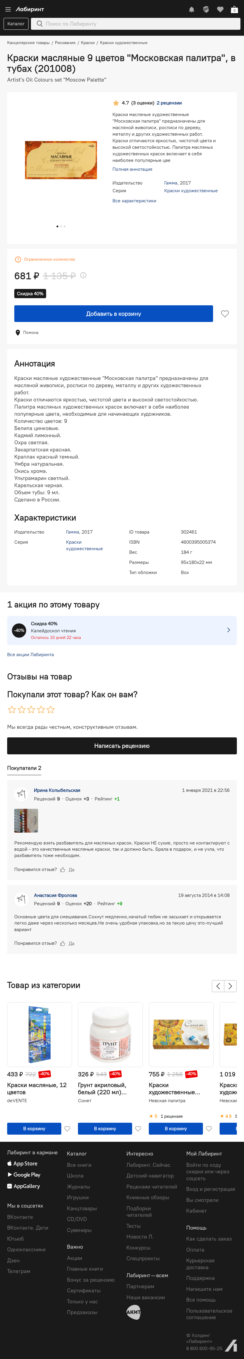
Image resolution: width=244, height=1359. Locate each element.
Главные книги (85, 1269)
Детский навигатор (150, 1175)
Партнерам (140, 1286)
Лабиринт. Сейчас (148, 1165)
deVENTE (17, 1100)
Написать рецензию (122, 745)
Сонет (84, 1100)
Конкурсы (138, 1247)
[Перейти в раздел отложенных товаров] (220, 9)
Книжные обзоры (147, 1197)
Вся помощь (201, 1300)
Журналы (78, 1186)
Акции (74, 1258)
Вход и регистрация (210, 1189)
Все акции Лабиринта (30, 654)
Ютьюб (15, 1239)
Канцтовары (82, 1208)
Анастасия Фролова (55, 895)
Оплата (195, 1250)
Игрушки (78, 1197)
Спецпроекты (143, 1258)
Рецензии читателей (151, 1186)
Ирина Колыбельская (57, 790)
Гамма (170, 183)
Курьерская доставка (200, 1264)
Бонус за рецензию (91, 1280)
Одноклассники (26, 1249)
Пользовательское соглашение (209, 1314)
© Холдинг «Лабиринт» (199, 1338)
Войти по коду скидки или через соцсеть (207, 1172)
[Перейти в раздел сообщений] (192, 9)
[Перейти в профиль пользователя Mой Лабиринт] (206, 9)
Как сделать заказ (209, 1239)
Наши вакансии (145, 1297)
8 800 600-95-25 (204, 1348)
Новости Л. (140, 1236)
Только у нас (82, 1301)
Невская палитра (167, 1100)
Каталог (16, 23)
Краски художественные (191, 190)
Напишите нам (204, 1289)
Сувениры (79, 1230)
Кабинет (196, 1211)
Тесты (133, 1226)
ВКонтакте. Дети (27, 1227)
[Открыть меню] (8, 9)
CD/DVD (77, 1219)
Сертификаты (84, 1290)
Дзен (13, 1260)
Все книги (79, 1165)
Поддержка (200, 1278)
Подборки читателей (139, 1212)
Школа (75, 1175)
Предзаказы (82, 1312)
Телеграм (18, 1271)
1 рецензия (172, 1116)
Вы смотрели (202, 1200)
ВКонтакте (20, 1217)
